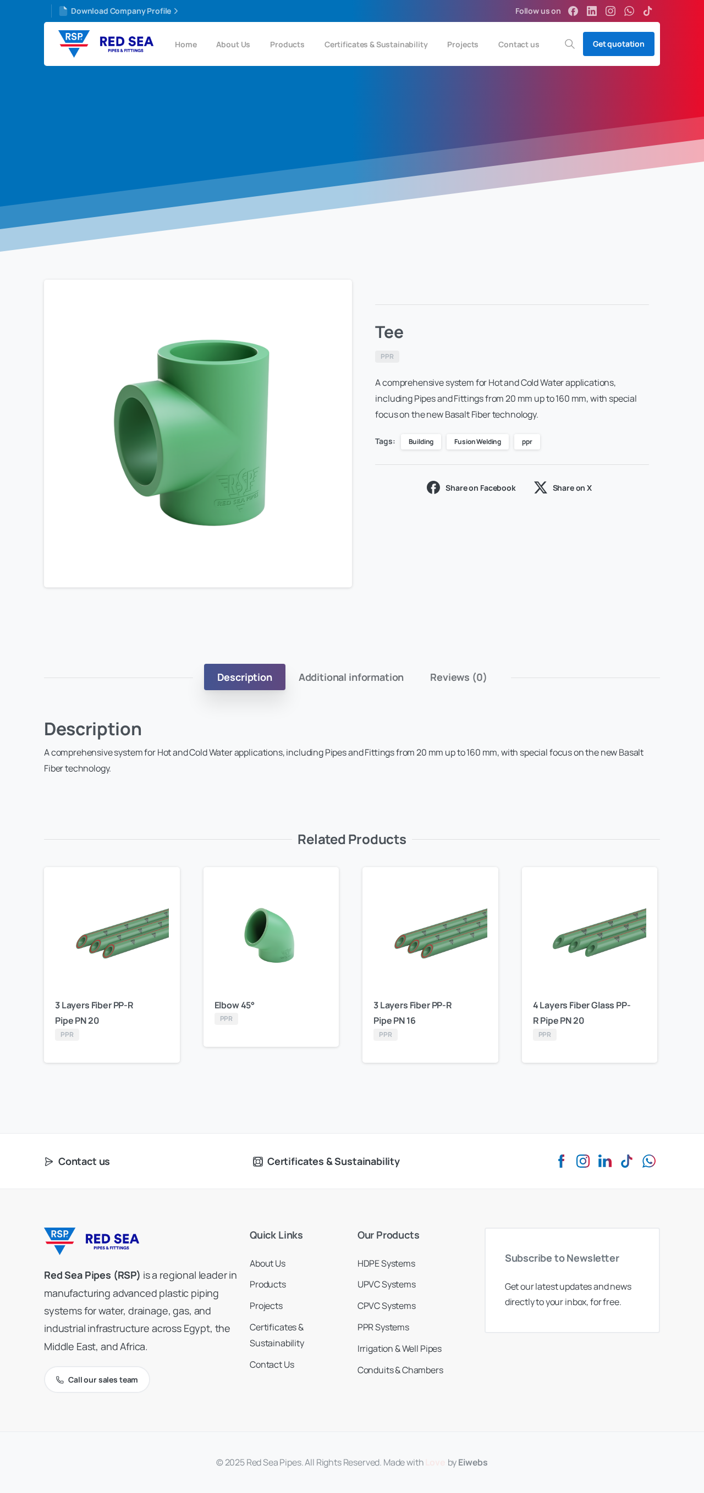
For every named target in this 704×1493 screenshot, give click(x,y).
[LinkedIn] (591, 11)
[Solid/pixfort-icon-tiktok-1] (627, 1160)
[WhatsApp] (629, 11)
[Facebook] (573, 11)
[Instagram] (610, 11)
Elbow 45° (235, 1005)
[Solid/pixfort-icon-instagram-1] (583, 1160)
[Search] (570, 44)
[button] (333, 298)
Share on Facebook (480, 487)
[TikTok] (648, 11)
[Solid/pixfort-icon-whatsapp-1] (649, 1160)
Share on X (572, 487)
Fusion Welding (477, 441)
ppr (527, 441)
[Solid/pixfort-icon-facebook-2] (561, 1160)
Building (421, 441)
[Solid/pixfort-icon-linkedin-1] (605, 1160)
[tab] (244, 677)
